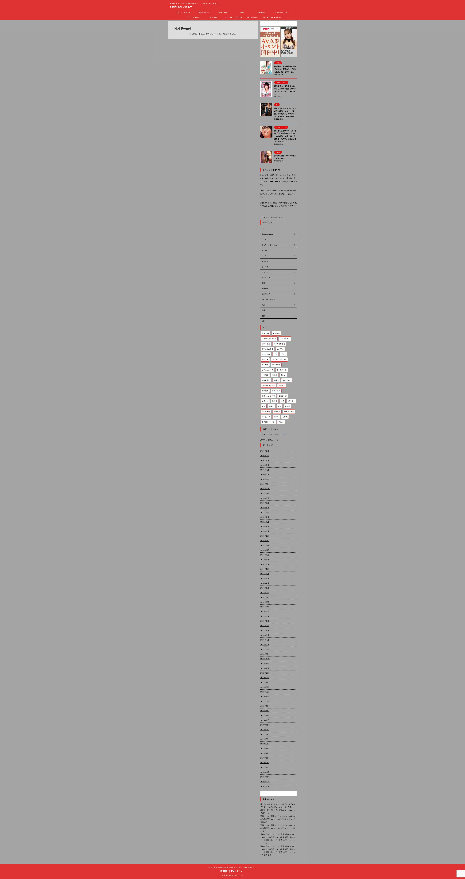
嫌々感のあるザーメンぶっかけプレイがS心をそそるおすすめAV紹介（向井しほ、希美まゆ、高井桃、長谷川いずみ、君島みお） (285, 136)
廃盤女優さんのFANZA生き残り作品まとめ (271, 17)
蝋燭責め (277, 411)
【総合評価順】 (222, 13)
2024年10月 (265, 555)
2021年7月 (264, 739)
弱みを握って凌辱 (268, 385)
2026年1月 (264, 484)
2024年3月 (264, 588)
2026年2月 (264, 479)
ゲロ (275, 354)
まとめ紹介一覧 (251, 17)
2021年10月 (265, 725)
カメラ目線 (266, 354)
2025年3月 (264, 531)
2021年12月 (264, 715)
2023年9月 (264, 616)
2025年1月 (264, 541)
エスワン (280, 349)
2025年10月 (265, 498)
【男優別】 (261, 13)
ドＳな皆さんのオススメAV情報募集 (232, 17)
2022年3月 (264, 701)
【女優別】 (242, 13)
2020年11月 (265, 777)
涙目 (282, 401)
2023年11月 (265, 607)
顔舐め (285, 417)
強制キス (282, 385)
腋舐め (287, 406)
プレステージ (282, 370)
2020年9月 (264, 786)
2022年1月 (264, 711)
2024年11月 (265, 550)
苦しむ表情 (266, 411)
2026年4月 (264, 470)
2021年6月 (264, 744)
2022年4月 (264, 696)
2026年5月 (264, 465)
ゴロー (283, 354)
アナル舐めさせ (279, 344)
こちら (283, 434)
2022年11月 (264, 663)
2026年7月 (264, 456)
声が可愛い (266, 380)
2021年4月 (264, 753)
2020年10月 (265, 782)
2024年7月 (264, 569)
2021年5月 (264, 748)
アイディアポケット (269, 339)
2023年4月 (264, 640)
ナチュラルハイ (267, 370)
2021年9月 (264, 730)
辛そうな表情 (289, 411)
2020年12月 (265, 772)
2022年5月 (264, 692)
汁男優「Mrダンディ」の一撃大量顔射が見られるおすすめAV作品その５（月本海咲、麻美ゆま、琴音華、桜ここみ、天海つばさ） (278, 837)
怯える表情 (276, 391)
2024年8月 (264, 564)
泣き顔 (274, 401)
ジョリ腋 (265, 359)
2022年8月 (264, 678)
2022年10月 (265, 668)
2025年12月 (265, 489)
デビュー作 (276, 365)
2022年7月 (264, 682)
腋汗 (279, 406)
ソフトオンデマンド (279, 359)
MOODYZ (265, 333)
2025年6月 (264, 517)
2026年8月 (264, 451)
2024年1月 (264, 597)
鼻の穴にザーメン (268, 422)
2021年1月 (264, 767)
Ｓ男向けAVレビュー (181, 6)
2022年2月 (264, 706)
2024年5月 (264, 578)
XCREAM (276, 333)
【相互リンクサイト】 (184, 13)
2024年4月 (264, 583)
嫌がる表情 (287, 380)
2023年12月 (265, 602)
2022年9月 (264, 673)
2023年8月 (264, 621)
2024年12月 (265, 545)
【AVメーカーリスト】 (281, 13)
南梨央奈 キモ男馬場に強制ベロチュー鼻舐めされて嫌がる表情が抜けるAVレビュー (285, 69)
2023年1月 (264, 654)
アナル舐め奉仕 (267, 349)
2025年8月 (264, 508)
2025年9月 (264, 503)
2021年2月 (264, 763)
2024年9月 (264, 560)
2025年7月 (264, 512)
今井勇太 (265, 375)
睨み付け (291, 401)
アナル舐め (266, 344)
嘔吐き (283, 375)
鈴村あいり (266, 417)
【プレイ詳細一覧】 (194, 17)
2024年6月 (264, 574)
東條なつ (265, 401)
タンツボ (265, 365)
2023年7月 (264, 626)
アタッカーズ (285, 339)
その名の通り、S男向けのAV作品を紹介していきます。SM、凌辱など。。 (232, 867)
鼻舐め (281, 422)
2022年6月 (264, 687)
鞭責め (276, 417)
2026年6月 (264, 460)
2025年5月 (264, 522)
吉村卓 (274, 375)
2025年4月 (264, 526)
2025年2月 (264, 536)
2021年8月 (264, 734)
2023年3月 (264, 645)
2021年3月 (264, 758)
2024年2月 (264, 593)
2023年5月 (264, 635)
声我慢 (276, 380)
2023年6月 (264, 630)
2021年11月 (264, 720)
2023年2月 (264, 649)
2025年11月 (265, 493)
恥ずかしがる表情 (268, 396)
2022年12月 (265, 659)
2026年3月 (264, 474)
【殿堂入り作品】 (203, 13)
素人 (263, 406)
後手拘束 (265, 391)
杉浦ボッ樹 (283, 396)
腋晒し (271, 406)
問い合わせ (213, 17)
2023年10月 (265, 611)
